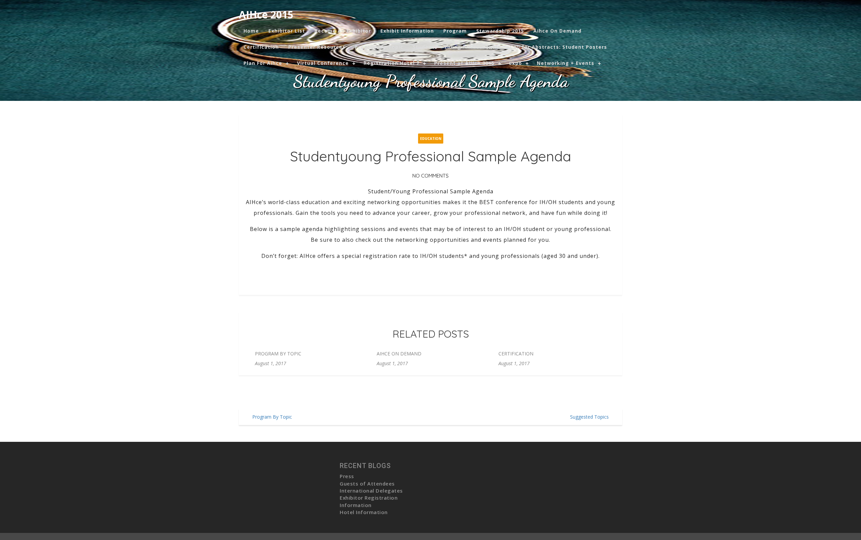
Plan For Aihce (263, 63)
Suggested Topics (589, 417)
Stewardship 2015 (500, 31)
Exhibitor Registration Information (369, 501)
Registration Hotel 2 (391, 63)
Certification (261, 47)
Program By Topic (379, 47)
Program (455, 31)
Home (251, 31)
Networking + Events (565, 63)
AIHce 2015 (266, 15)
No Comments (430, 175)
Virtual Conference (323, 63)
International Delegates (371, 490)
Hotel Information (364, 512)
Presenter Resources (316, 47)
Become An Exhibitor (342, 31)
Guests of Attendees (367, 483)
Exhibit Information (407, 31)
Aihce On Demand (557, 31)
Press (347, 476)
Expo (515, 63)
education (430, 138)
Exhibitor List (286, 31)
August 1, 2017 (270, 363)
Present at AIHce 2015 (464, 63)
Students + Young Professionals (456, 47)
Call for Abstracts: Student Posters (558, 47)
